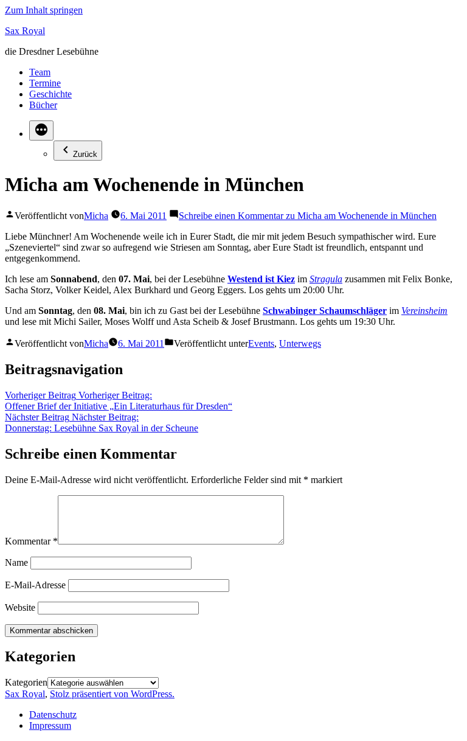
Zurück (85, 154)
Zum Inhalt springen (44, 10)
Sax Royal (25, 31)
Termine (45, 83)
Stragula (326, 279)
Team (39, 72)
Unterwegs (300, 343)
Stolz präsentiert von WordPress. (112, 694)
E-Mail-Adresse (35, 585)
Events (261, 343)
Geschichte (50, 94)
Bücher (43, 105)
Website (20, 607)
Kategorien (26, 682)
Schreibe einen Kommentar (308, 215)
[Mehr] (41, 130)
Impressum (50, 725)
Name (16, 562)
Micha (96, 215)
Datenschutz (53, 714)
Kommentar (31, 541)
